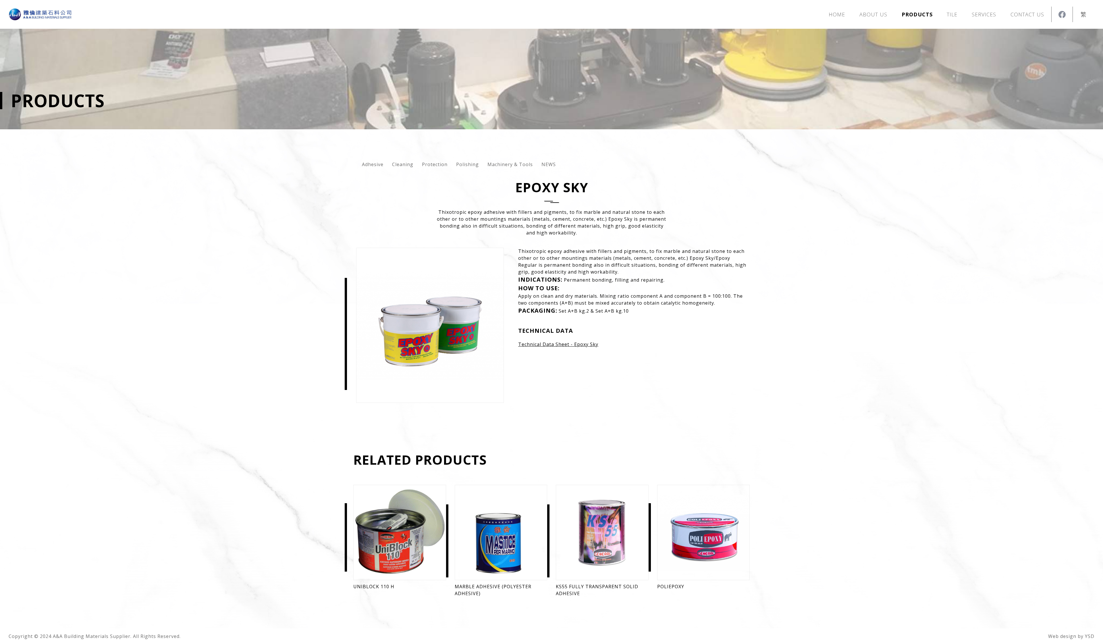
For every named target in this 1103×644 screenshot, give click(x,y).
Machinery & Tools (510, 164)
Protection (435, 164)
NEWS (548, 164)
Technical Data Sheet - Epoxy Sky (558, 344)
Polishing (467, 164)
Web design (1062, 636)
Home (837, 14)
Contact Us (1027, 14)
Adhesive (372, 164)
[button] (917, 14)
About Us (873, 14)
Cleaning (402, 164)
